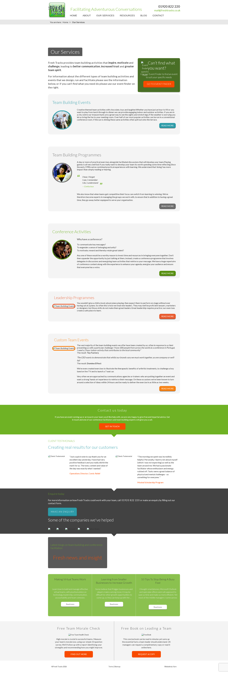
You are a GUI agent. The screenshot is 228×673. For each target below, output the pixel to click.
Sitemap (117, 667)
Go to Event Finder (159, 84)
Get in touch (112, 426)
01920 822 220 (169, 6)
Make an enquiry (62, 511)
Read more (70, 604)
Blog (143, 15)
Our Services (105, 15)
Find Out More (79, 654)
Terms (110, 667)
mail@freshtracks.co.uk (167, 10)
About (87, 15)
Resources (127, 15)
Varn (175, 667)
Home (73, 15)
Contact (158, 15)
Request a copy (146, 654)
